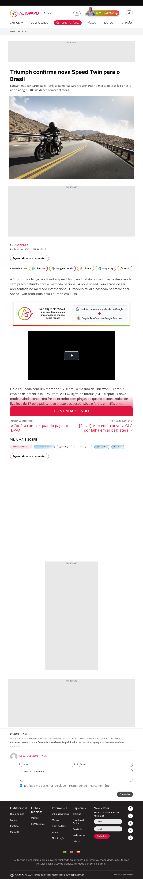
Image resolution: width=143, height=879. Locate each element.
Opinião (77, 813)
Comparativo (38, 823)
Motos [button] (108, 22)
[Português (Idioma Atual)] (65, 851)
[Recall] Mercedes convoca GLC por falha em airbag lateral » (105, 428)
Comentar (124, 794)
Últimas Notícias (22, 447)
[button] (77, 13)
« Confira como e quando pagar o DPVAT (39, 428)
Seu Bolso (102, 447)
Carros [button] (15, 22)
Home (12, 32)
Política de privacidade (123, 874)
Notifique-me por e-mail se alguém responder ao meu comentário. (66, 786)
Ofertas (77, 841)
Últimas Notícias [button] (67, 22)
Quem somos (17, 813)
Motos (55, 820)
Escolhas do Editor (44, 447)
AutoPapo (21, 245)
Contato (14, 825)
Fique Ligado (24, 32)
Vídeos (118, 447)
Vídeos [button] (91, 22)
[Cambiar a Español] (78, 851)
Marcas (35, 817)
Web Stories (79, 835)
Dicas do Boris (59, 825)
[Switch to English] (71, 851)
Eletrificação (58, 838)
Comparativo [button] (39, 22)
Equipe (13, 820)
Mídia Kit (14, 832)
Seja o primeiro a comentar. (29, 258)
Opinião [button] (127, 22)
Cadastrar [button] (101, 836)
